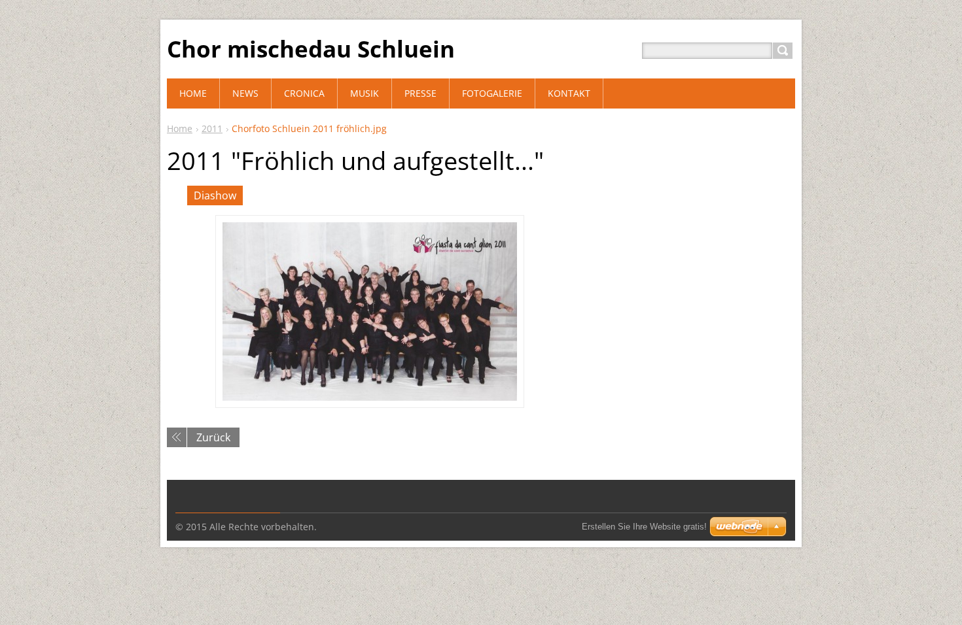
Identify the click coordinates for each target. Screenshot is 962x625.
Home (179, 128)
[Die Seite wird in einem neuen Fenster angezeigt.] (369, 311)
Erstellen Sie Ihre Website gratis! (644, 527)
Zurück (213, 437)
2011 (212, 128)
